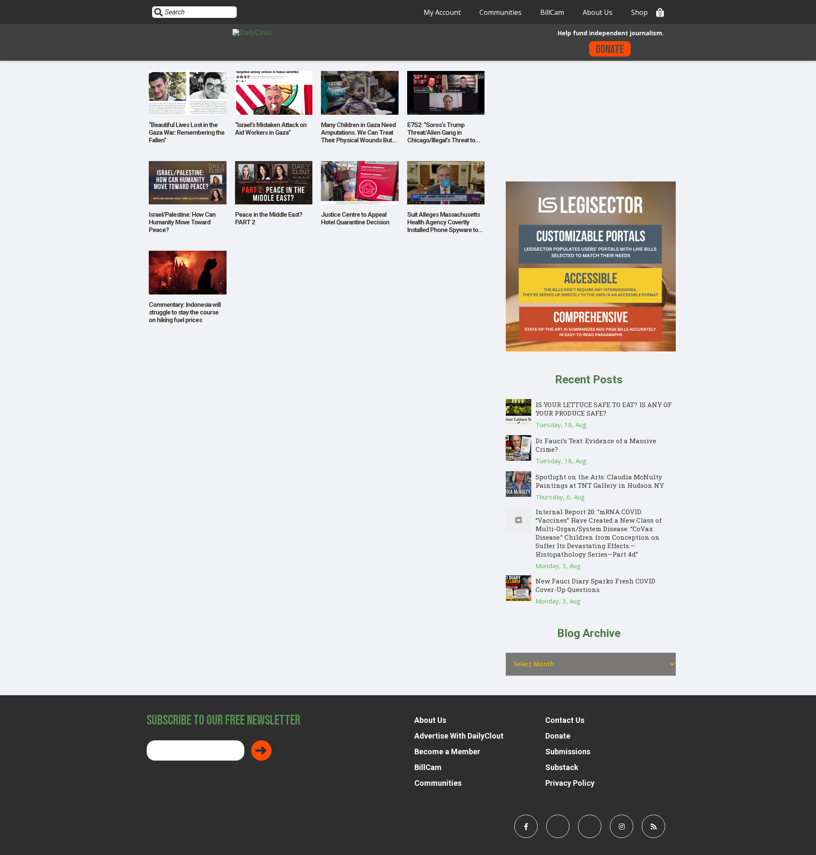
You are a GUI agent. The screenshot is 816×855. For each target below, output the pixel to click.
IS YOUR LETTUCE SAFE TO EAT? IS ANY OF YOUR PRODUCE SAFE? (604, 408)
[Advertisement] (591, 121)
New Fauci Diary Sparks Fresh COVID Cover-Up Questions (595, 585)
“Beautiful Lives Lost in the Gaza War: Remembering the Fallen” (186, 132)
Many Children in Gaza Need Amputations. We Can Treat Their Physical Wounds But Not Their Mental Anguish (358, 136)
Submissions (567, 751)
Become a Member (447, 751)
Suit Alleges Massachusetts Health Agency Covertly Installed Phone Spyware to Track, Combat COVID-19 (443, 226)
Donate (610, 49)
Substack (561, 767)
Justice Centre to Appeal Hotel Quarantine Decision (355, 218)
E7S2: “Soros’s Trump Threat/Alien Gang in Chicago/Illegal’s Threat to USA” (441, 136)
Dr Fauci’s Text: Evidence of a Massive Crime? (596, 444)
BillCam (552, 12)
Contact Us (564, 720)
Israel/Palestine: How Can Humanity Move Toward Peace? (182, 222)
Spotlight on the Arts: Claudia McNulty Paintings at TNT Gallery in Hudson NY (600, 481)
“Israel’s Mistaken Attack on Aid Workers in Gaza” (270, 128)
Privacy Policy (570, 783)
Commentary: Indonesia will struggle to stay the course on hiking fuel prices (185, 312)
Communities (500, 12)
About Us (597, 12)
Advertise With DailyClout (459, 735)
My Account (442, 12)
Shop (639, 12)
